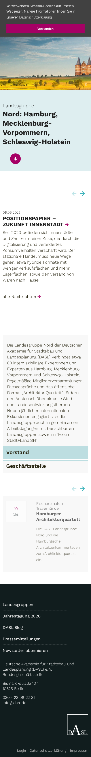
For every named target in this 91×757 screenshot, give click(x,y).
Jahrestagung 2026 (21, 616)
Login (21, 750)
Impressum (79, 750)
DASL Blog (13, 627)
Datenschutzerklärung (48, 750)
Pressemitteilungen (22, 638)
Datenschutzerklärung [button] (35, 17)
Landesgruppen (18, 604)
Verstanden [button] (45, 28)
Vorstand (17, 452)
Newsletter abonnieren (25, 650)
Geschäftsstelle (26, 466)
